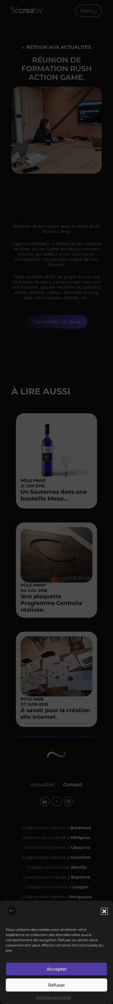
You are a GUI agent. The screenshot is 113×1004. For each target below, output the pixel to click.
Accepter (57, 969)
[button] (104, 911)
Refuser (56, 985)
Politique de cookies (54, 997)
